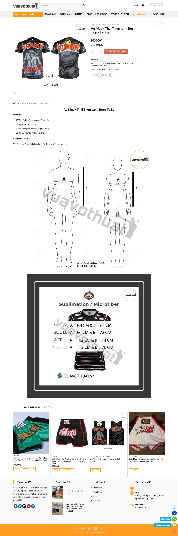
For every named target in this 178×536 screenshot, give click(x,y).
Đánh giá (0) (44, 103)
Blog (89, 14)
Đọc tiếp (95, 470)
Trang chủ (95, 24)
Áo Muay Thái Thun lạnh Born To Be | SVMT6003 (105, 460)
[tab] (16, 103)
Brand (78, 14)
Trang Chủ (50, 14)
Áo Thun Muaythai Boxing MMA (109, 63)
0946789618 (165, 519)
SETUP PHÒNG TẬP (120, 14)
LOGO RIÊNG (101, 14)
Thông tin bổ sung (28, 103)
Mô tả (16, 103)
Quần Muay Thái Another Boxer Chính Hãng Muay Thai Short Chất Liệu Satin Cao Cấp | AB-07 (69, 461)
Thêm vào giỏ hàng (116, 51)
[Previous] (13, 444)
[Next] (164, 444)
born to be (116, 69)
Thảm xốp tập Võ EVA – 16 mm (75, 492)
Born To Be (114, 24)
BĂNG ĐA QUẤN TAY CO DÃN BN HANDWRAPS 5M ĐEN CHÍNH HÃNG (75, 506)
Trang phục (103, 66)
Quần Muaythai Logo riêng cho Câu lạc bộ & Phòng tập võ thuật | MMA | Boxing (146, 460)
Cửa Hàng (97, 492)
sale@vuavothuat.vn (163, 525)
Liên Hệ (96, 500)
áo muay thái (101, 69)
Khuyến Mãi (139, 14)
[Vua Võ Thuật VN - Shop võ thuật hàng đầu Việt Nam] (25, 5)
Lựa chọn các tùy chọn (24, 469)
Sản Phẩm (65, 14)
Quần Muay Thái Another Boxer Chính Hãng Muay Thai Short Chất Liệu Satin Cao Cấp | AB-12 (30, 460)
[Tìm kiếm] (84, 5)
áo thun (109, 69)
